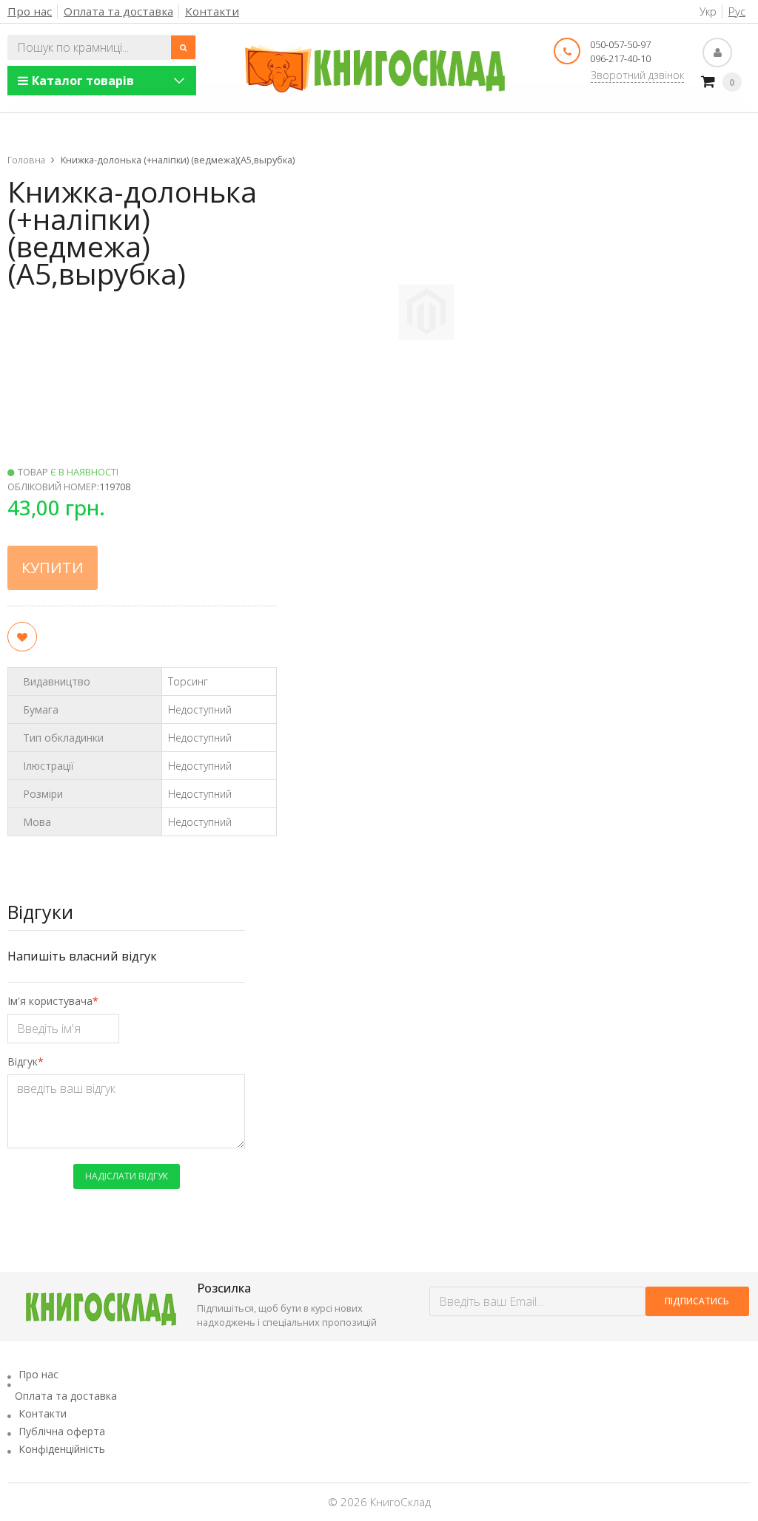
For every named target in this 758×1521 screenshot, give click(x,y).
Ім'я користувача (50, 1001)
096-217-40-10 (620, 58)
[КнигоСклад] (375, 68)
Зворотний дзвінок (637, 75)
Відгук (22, 1061)
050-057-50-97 (620, 44)
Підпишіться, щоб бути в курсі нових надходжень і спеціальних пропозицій (287, 1315)
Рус (736, 11)
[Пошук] (183, 47)
